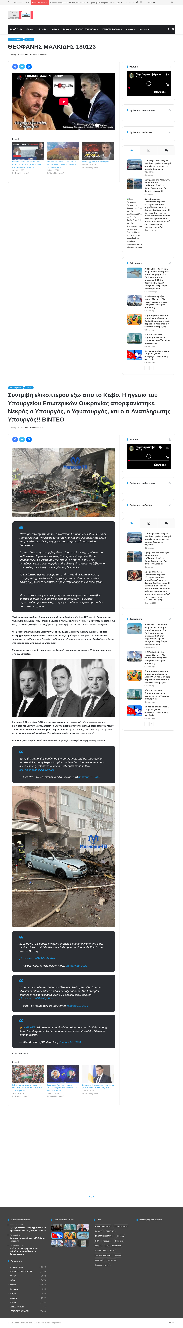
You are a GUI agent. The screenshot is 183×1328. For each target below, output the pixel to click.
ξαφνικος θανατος (102, 1265)
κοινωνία (13, 1298)
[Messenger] (29, 66)
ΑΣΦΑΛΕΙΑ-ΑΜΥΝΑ (103, 1226)
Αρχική (171, 1323)
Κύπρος (30, 29)
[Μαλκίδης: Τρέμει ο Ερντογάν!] (98, 151)
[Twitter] (22, 66)
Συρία (112, 1251)
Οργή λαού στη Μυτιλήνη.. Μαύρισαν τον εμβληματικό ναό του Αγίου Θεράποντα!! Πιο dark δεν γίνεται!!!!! (157, 185)
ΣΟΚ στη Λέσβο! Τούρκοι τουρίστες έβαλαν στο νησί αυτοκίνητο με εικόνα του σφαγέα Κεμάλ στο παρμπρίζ (158, 166)
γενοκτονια (112, 1260)
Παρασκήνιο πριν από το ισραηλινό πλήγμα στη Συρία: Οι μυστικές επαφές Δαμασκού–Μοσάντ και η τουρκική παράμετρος (157, 321)
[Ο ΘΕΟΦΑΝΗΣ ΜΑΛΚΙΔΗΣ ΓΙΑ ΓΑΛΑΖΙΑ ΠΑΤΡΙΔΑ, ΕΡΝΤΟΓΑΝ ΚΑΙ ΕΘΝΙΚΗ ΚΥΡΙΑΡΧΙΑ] (28, 151)
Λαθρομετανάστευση (113, 1246)
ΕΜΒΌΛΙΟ (110, 1231)
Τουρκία (118, 1256)
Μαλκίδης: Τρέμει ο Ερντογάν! (95, 162)
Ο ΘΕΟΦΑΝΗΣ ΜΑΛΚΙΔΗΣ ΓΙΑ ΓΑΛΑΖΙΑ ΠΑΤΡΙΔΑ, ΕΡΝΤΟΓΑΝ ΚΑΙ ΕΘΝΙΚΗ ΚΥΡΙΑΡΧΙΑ (26, 165)
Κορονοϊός (107, 1241)
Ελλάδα (42, 29)
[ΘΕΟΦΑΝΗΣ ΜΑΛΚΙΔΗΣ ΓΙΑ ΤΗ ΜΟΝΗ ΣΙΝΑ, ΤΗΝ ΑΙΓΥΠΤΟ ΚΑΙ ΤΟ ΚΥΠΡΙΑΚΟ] (63, 151)
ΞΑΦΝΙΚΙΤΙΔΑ (100, 1251)
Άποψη (66, 29)
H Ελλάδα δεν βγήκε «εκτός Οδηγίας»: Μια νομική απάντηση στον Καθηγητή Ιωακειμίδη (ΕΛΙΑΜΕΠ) (156, 302)
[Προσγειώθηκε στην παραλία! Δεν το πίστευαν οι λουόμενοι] (83, 1243)
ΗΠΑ (97, 1241)
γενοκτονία (99, 1260)
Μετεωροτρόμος (17, 1307)
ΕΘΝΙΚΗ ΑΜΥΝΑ (121, 1226)
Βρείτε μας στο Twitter (141, 132)
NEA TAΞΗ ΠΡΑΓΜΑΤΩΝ (85, 29)
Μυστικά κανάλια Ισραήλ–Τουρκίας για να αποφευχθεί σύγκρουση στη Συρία (82, 2)
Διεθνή (54, 29)
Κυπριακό (119, 1241)
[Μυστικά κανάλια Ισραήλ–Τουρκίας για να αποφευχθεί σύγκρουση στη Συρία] (134, 355)
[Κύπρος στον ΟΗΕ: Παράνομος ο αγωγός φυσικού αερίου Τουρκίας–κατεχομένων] (134, 338)
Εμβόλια (120, 1236)
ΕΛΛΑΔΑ (98, 1231)
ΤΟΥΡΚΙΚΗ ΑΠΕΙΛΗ (103, 1256)
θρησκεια (14, 1289)
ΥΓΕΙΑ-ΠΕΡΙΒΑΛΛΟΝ (111, 29)
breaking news (15, 40)
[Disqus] (64, 226)
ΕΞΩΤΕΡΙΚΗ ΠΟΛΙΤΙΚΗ (104, 1236)
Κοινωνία (143, 29)
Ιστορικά (129, 29)
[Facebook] (15, 66)
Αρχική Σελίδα (16, 29)
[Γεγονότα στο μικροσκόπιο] (20, 15)
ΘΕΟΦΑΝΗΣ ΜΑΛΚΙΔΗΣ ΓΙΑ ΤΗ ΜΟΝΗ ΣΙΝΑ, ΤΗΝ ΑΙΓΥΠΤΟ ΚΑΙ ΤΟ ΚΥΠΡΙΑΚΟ (61, 165)
